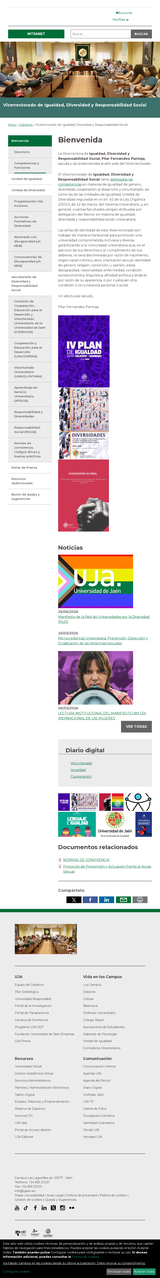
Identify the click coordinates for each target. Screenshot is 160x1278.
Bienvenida (20, 141)
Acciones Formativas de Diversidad (25, 221)
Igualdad (78, 770)
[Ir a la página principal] (80, 69)
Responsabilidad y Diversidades (28, 414)
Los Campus (92, 985)
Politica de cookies (85, 1257)
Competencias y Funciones (26, 165)
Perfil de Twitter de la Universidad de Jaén (53, 1207)
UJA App (21, 1123)
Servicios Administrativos (33, 1080)
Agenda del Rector (97, 1080)
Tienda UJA (91, 1130)
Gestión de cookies (28, 1200)
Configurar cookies (16, 1271)
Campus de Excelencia (31, 1020)
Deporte (89, 992)
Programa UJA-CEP (29, 1027)
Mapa (19, 1195)
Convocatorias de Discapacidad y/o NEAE (28, 261)
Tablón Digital (25, 1095)
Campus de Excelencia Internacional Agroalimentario (35, 1233)
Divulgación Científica (99, 1116)
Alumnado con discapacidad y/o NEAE (27, 241)
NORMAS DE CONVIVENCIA (86, 860)
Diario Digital (92, 1088)
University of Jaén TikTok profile (25, 1207)
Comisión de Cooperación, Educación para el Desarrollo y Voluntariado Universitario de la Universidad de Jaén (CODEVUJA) (30, 317)
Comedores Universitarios (101, 1048)
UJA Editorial (24, 1137)
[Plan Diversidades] (83, 423)
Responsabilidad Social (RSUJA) (27, 430)
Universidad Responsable (33, 999)
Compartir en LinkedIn (106, 899)
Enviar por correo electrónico (123, 899)
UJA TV (88, 1101)
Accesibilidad (35, 1195)
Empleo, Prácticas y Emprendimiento (42, 1101)
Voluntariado (81, 763)
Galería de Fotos (95, 1109)
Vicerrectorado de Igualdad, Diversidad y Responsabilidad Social (74, 104)
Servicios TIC (24, 1116)
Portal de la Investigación (33, 1006)
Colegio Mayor (93, 1020)
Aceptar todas (144, 1271)
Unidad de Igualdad (26, 179)
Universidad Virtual (28, 1066)
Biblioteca (90, 1006)
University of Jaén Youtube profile (17, 1207)
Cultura (88, 999)
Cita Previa (22, 1041)
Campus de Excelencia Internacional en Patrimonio (21, 1233)
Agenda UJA (92, 1073)
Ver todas (136, 727)
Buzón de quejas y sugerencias (25, 497)
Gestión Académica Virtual (34, 1073)
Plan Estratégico (27, 992)
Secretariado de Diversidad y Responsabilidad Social (24, 283)
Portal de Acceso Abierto (33, 1130)
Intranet (36, 34)
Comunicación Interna (99, 1066)
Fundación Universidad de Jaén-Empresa (44, 1034)
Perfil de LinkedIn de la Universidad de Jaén (44, 1207)
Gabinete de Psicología (100, 1034)
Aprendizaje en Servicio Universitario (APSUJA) (26, 394)
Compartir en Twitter (73, 899)
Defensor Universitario (99, 1013)
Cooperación (81, 777)
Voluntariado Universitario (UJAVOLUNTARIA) (28, 372)
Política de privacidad (81, 1195)
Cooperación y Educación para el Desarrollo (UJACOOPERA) (28, 349)
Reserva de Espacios (30, 1109)
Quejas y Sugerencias (60, 1200)
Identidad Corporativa (98, 1123)
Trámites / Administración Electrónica (42, 1088)
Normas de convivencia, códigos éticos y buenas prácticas (27, 449)
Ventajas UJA (92, 1137)
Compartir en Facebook (90, 899)
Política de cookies (113, 1195)
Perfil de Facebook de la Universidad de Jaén (35, 1207)
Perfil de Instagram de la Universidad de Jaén (62, 1207)
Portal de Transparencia (32, 1013)
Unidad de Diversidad (28, 190)
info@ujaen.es (25, 1191)
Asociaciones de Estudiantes (104, 1027)
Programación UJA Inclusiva (28, 204)
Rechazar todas (119, 1271)
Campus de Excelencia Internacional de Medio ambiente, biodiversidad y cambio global (48, 1233)
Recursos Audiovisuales (22, 481)
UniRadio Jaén (93, 1095)
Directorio (22, 152)
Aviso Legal (55, 1195)
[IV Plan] (84, 351)
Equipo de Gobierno (29, 985)
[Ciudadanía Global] (83, 495)
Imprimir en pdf (140, 899)
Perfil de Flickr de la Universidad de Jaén (71, 1207)
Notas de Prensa (24, 467)
